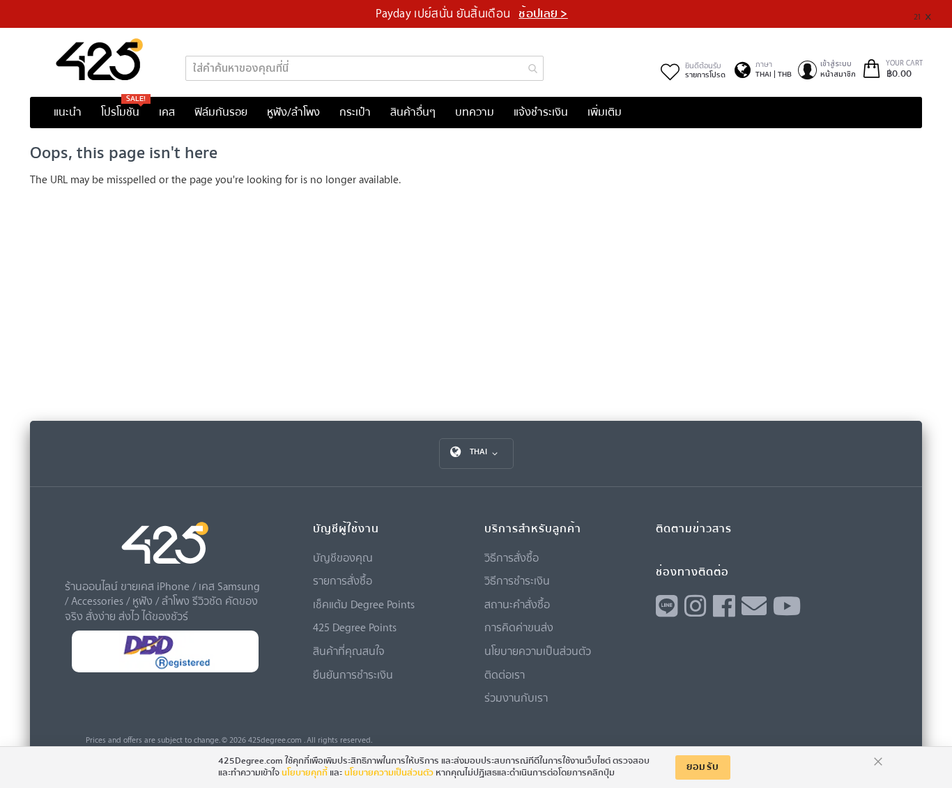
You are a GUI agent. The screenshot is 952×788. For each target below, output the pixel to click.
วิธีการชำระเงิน (517, 580)
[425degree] (99, 59)
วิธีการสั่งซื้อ (511, 557)
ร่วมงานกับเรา (516, 697)
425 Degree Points (355, 627)
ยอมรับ (703, 767)
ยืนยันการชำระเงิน (353, 674)
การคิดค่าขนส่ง (518, 627)
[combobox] (364, 68)
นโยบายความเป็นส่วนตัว (537, 651)
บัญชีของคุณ (343, 557)
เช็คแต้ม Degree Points (364, 604)
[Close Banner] (934, 14)
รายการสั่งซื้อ (342, 580)
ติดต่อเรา (504, 674)
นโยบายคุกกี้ (305, 773)
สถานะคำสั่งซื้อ (517, 604)
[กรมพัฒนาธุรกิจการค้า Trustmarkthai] (165, 669)
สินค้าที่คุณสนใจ (349, 651)
